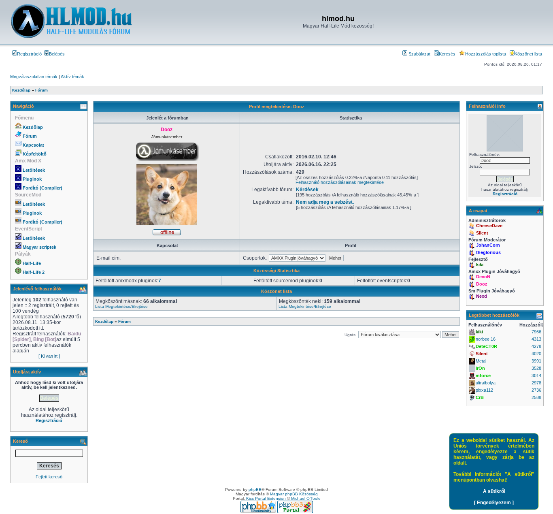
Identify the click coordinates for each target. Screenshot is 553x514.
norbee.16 (486, 339)
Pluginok (32, 179)
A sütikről (494, 491)
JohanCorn (488, 245)
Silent (482, 232)
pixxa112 (484, 390)
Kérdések (307, 189)
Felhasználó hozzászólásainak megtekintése (340, 182)
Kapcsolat (33, 145)
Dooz (481, 284)
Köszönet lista (528, 53)
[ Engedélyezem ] (494, 502)
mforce (483, 375)
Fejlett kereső (49, 476)
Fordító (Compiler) (42, 188)
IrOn (480, 368)
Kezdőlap (33, 127)
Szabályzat (418, 53)
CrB (480, 397)
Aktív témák (72, 76)
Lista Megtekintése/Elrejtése (121, 306)
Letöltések (34, 170)
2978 (536, 382)
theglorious (488, 252)
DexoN (483, 276)
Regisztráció (29, 53)
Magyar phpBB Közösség (294, 494)
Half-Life (32, 263)
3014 (536, 375)
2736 (536, 390)
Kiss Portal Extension (266, 498)
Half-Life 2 (34, 272)
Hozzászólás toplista (485, 53)
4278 (536, 346)
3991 (536, 360)
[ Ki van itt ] (49, 356)
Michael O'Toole (306, 498)
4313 (536, 339)
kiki (479, 264)
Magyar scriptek (39, 247)
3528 (536, 368)
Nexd (481, 296)
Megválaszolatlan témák (33, 76)
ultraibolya (486, 382)
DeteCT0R (486, 346)
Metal (481, 360)
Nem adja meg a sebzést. (325, 202)
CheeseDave (489, 225)
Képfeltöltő (35, 153)
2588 (536, 397)
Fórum (30, 136)
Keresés (447, 53)
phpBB (255, 489)
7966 (536, 331)
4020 (536, 353)
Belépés (57, 53)
